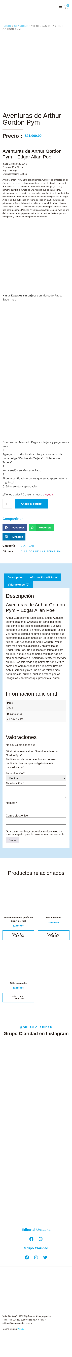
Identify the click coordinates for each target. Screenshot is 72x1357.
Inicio (7, 26)
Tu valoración (15, 783)
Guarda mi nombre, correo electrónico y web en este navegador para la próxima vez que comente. (35, 833)
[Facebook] (31, 1239)
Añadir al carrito (31, 503)
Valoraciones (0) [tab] (19, 584)
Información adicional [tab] (43, 577)
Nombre (11, 803)
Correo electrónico (17, 815)
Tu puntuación (15, 773)
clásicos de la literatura (41, 551)
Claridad (21, 26)
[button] (60, 7)
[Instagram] (41, 1239)
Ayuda (49, 494)
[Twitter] (45, 1257)
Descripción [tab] (15, 577)
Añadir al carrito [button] (18, 935)
